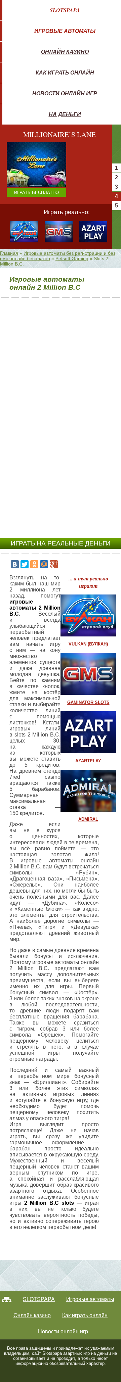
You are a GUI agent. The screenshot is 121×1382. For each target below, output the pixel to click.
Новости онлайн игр (64, 93)
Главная (9, 253)
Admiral (88, 819)
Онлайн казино (65, 51)
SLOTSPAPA (65, 10)
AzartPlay (88, 760)
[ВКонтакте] (15, 564)
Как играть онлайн (65, 72)
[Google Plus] (54, 564)
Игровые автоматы (64, 31)
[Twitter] (25, 564)
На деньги (65, 114)
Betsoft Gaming (71, 258)
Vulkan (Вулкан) (88, 644)
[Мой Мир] (44, 564)
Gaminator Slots (88, 702)
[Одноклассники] (34, 564)
